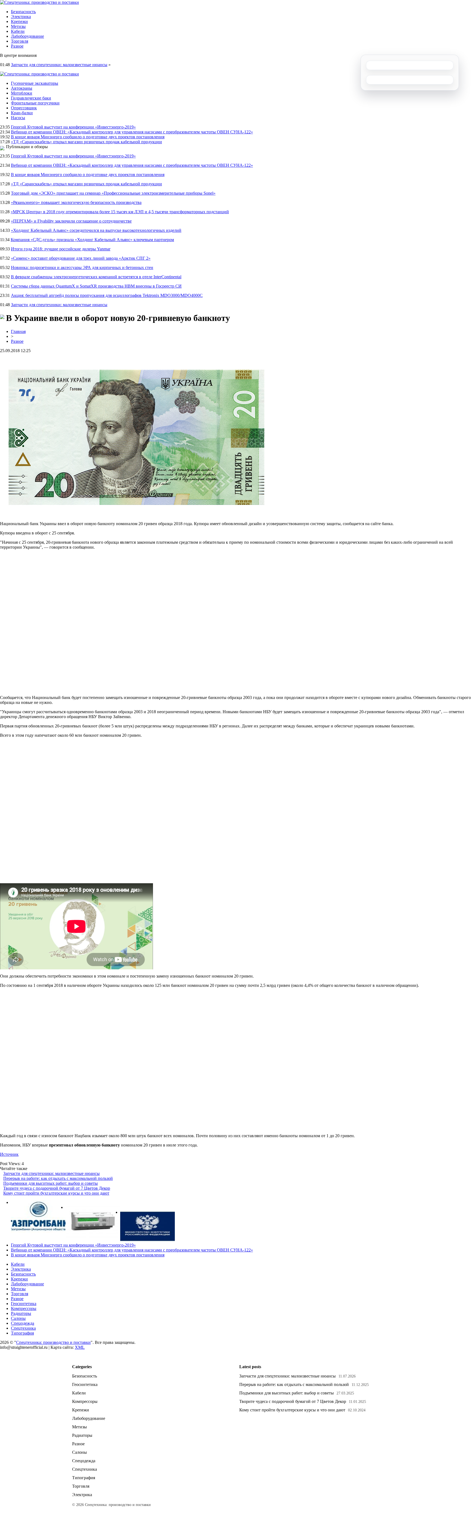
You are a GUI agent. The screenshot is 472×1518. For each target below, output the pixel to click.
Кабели (18, 31)
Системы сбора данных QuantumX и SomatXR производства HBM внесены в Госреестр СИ (96, 286)
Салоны (18, 1318)
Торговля (19, 41)
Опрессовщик (24, 108)
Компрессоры (23, 1308)
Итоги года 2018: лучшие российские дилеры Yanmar (60, 249)
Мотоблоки (21, 93)
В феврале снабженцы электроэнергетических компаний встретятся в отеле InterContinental (96, 276)
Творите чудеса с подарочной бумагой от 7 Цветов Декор (56, 1188)
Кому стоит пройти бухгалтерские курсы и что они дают (56, 1193)
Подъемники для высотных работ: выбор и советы (50, 1183)
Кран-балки (22, 112)
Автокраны (21, 88)
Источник (9, 1154)
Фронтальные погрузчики (35, 103)
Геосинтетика (23, 1303)
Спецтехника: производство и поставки (53, 1342)
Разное (17, 46)
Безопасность (23, 11)
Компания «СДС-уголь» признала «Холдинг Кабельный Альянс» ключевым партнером (92, 239)
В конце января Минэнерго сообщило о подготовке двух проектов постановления (87, 136)
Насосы (18, 117)
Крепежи (19, 21)
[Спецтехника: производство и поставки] (39, 2)
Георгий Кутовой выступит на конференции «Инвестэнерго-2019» (73, 127)
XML (80, 1347)
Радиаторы (21, 1313)
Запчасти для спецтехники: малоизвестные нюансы (59, 64)
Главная (18, 331)
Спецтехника (23, 1328)
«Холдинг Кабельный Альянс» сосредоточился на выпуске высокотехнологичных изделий (96, 230)
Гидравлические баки (31, 98)
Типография (22, 1333)
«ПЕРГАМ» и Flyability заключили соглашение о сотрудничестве (71, 221)
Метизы (18, 26)
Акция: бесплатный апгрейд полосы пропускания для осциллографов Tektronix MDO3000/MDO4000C (107, 295)
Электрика (21, 16)
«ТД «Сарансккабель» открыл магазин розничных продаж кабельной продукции (86, 141)
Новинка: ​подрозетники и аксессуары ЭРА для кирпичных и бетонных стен (82, 267)
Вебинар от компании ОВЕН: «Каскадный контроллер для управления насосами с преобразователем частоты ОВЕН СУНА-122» (132, 132)
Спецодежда (22, 1323)
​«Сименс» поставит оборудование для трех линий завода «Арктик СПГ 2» (81, 258)
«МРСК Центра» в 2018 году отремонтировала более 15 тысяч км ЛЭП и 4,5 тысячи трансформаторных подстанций (120, 211)
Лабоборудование (27, 36)
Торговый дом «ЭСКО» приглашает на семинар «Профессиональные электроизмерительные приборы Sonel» (113, 193)
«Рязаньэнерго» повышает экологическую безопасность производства (76, 202)
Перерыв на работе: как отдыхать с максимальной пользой (58, 1178)
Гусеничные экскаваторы (34, 83)
